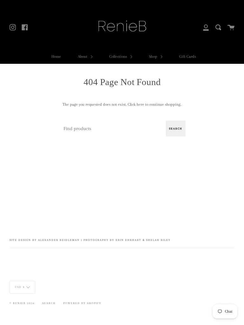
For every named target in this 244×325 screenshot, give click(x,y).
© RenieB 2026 (22, 303)
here (140, 104)
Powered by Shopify (82, 303)
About (83, 56)
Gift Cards (187, 56)
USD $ (20, 287)
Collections (118, 56)
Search (175, 128)
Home (56, 56)
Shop (153, 56)
